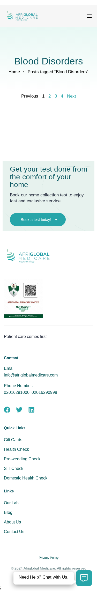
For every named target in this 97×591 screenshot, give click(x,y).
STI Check (13, 468)
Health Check (16, 449)
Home (14, 71)
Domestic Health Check (25, 478)
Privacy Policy (48, 558)
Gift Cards (13, 440)
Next (71, 96)
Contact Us (14, 531)
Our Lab (11, 503)
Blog (8, 512)
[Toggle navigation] (77, 16)
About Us (12, 522)
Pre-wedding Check (22, 459)
